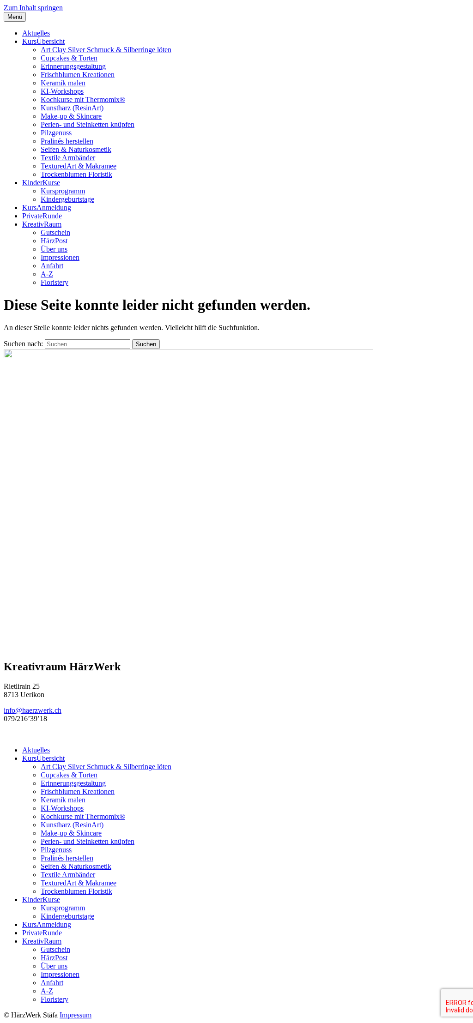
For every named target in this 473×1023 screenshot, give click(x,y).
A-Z (47, 274)
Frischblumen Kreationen (78, 74)
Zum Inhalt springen (33, 8)
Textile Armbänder (68, 158)
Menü (14, 16)
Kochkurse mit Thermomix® (83, 99)
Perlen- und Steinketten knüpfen (87, 124)
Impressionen (60, 257)
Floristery (54, 282)
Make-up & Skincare (71, 116)
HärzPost (54, 241)
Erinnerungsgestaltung (73, 66)
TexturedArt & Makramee (78, 166)
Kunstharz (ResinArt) (72, 108)
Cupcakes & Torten (69, 58)
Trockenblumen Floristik (76, 174)
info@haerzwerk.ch (32, 710)
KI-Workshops (62, 91)
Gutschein (55, 232)
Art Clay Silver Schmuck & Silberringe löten (106, 50)
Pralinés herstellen (67, 141)
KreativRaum (41, 224)
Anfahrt (52, 266)
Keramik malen (63, 83)
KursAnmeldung (46, 207)
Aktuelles (36, 33)
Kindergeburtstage (67, 199)
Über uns (54, 249)
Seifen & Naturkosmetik (76, 149)
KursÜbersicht (43, 41)
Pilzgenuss (56, 133)
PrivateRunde (42, 216)
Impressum (75, 1015)
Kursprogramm (63, 191)
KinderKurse (41, 183)
